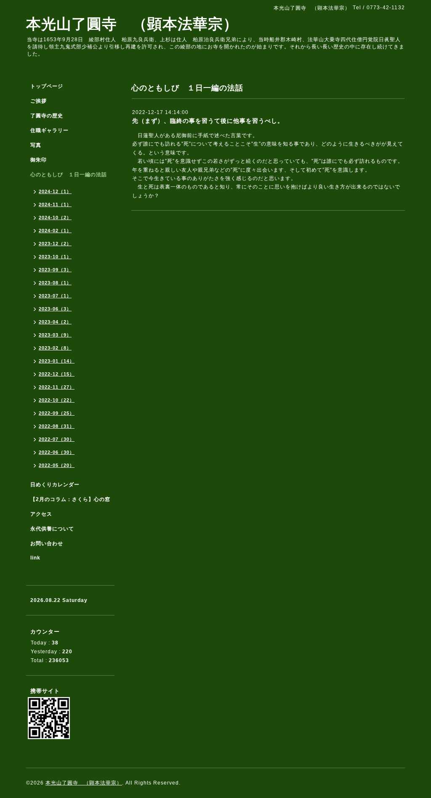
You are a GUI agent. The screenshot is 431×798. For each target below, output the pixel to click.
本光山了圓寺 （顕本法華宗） (132, 24)
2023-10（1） (55, 256)
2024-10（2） (55, 217)
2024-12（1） (55, 191)
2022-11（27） (56, 387)
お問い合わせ (46, 543)
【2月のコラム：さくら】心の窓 (70, 499)
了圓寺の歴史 (46, 116)
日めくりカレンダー (55, 485)
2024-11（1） (55, 204)
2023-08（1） (55, 282)
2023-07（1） (55, 295)
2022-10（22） (56, 400)
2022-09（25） (56, 413)
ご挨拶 (38, 101)
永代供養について (52, 529)
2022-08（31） (56, 426)
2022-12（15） (56, 373)
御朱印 (38, 160)
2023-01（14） (56, 360)
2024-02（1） (55, 230)
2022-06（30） (56, 452)
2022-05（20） (56, 465)
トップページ (46, 86)
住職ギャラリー (52, 130)
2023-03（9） (55, 334)
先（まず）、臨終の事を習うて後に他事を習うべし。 (208, 120)
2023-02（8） (55, 347)
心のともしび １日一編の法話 (68, 175)
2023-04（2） (55, 321)
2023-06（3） (55, 308)
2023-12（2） (55, 243)
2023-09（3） (55, 269)
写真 (35, 145)
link (35, 558)
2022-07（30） (56, 439)
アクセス (41, 514)
